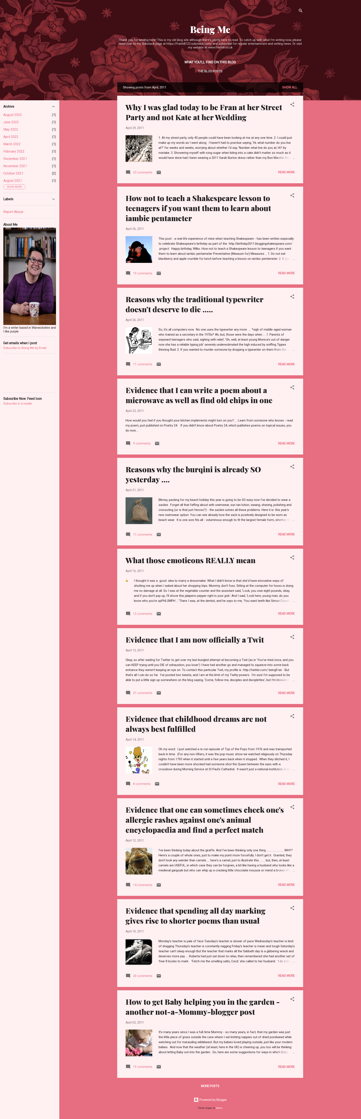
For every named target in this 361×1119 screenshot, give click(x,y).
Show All (289, 87)
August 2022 (12, 115)
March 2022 (12, 144)
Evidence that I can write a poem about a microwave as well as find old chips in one (199, 395)
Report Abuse (13, 212)
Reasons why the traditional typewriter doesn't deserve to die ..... (194, 304)
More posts (210, 1086)
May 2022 (10, 129)
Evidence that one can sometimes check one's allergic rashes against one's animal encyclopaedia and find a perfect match (205, 820)
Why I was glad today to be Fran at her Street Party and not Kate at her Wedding (204, 112)
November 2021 (15, 166)
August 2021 (12, 181)
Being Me (210, 29)
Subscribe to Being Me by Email (24, 348)
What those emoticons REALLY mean (190, 560)
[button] (292, 105)
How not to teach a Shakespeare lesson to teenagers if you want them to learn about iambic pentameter (198, 208)
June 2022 (11, 122)
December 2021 (15, 159)
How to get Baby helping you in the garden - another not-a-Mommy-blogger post (203, 1007)
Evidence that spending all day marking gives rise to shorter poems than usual (196, 915)
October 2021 (13, 173)
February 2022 (13, 151)
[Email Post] (158, 174)
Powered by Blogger (213, 1100)
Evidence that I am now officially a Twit (195, 639)
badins (219, 1108)
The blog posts (210, 71)
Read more (286, 172)
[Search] (300, 11)
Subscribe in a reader (17, 403)
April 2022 (10, 137)
